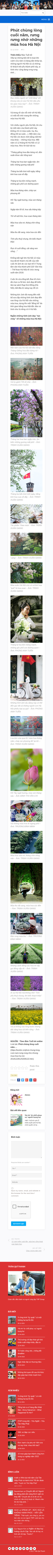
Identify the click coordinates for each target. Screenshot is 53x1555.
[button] (26, 19)
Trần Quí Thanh (40, 1551)
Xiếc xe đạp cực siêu (26, 1432)
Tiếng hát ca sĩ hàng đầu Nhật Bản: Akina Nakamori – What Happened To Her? (30, 1410)
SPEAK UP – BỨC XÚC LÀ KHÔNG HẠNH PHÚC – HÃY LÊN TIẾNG (29, 1512)
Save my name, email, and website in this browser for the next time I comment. (25, 1193)
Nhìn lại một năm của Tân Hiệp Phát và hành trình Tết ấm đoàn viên (29, 1480)
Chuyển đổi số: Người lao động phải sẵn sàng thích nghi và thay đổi (29, 1494)
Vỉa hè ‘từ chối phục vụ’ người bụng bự (33, 1116)
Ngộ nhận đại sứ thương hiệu (29, 1362)
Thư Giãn (14, 1075)
